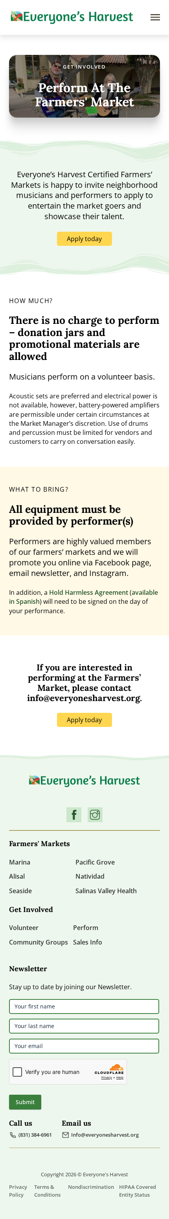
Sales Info (87, 942)
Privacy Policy (18, 1190)
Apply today (84, 238)
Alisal (17, 876)
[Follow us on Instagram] (95, 814)
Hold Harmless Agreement (88, 592)
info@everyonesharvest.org (83, 697)
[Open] (155, 17)
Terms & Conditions (47, 1190)
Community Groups (38, 942)
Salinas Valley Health (106, 891)
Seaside (20, 891)
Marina (19, 862)
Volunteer (24, 927)
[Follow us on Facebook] (73, 814)
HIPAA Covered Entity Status (137, 1190)
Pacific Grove (95, 862)
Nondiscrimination (91, 1186)
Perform (85, 927)
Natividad (90, 876)
